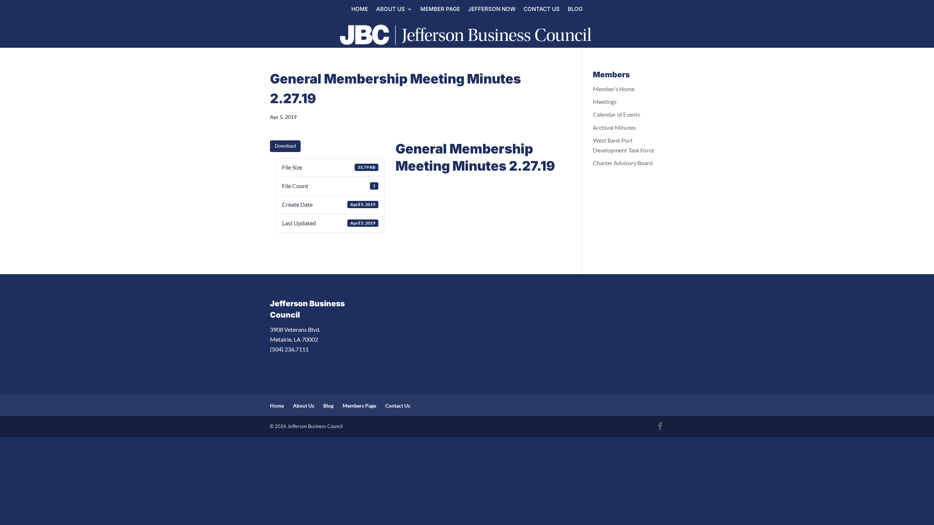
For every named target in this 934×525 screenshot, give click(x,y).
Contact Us (542, 9)
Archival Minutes (614, 127)
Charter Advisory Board (623, 162)
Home (359, 9)
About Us (390, 9)
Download (285, 146)
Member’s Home (613, 88)
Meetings (605, 101)
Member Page (440, 9)
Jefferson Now (492, 9)
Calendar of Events (616, 114)
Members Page (359, 405)
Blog (575, 9)
